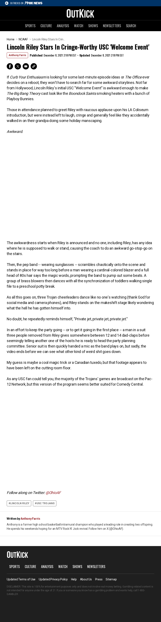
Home (10, 39)
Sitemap (111, 579)
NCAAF (23, 39)
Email (26, 66)
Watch (78, 25)
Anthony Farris (17, 55)
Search (131, 25)
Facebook (10, 66)
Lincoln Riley (19, 503)
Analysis (63, 25)
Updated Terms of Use (21, 579)
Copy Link (34, 66)
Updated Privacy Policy (53, 579)
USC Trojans (45, 503)
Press (99, 579)
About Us (86, 579)
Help (74, 579)
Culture (46, 25)
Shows (93, 25)
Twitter (18, 66)
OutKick (80, 13)
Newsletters (112, 25)
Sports (30, 25)
